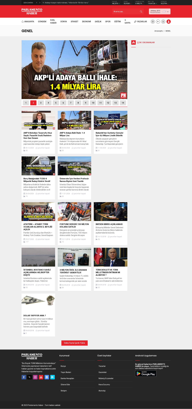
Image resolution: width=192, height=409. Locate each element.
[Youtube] (41, 377)
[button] (26, 102)
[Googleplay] (52, 377)
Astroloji (102, 391)
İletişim (64, 391)
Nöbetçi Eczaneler (106, 378)
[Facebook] (24, 377)
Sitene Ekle (65, 385)
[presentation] (24, 69)
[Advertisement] (110, 175)
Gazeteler (103, 372)
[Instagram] (35, 377)
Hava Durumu (104, 385)
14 (123, 103)
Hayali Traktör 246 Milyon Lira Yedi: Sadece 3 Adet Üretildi (66, 3)
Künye (63, 366)
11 (100, 103)
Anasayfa (159, 31)
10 (93, 103)
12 (108, 103)
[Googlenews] (47, 377)
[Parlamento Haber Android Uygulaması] (145, 377)
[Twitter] (29, 377)
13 (115, 103)
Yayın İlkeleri (66, 372)
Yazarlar (102, 366)
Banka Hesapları (67, 378)
